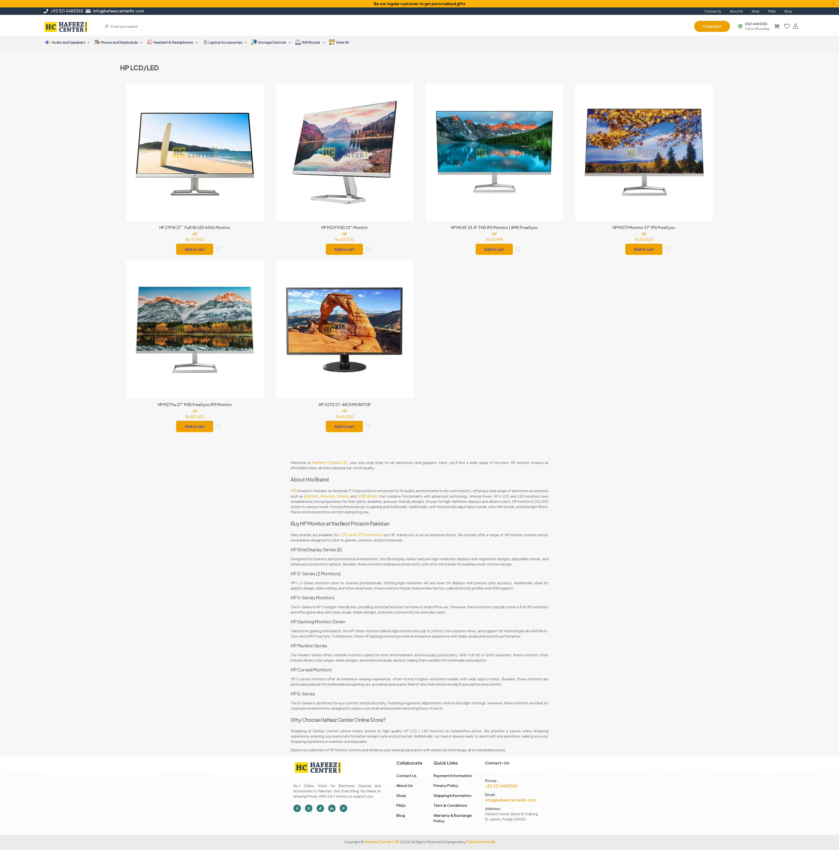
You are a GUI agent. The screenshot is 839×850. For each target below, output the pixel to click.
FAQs (401, 805)
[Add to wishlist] (258, 108)
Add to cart (195, 249)
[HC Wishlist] (787, 26)
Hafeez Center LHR (381, 841)
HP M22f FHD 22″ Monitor (344, 227)
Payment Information (452, 775)
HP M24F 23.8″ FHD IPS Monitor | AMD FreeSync (494, 227)
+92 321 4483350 (67, 10)
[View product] (258, 99)
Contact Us (406, 775)
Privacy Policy (445, 785)
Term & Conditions (450, 805)
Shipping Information (452, 795)
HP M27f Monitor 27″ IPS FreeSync (644, 227)
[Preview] (258, 118)
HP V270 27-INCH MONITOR (345, 404)
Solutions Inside (480, 841)
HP (195, 233)
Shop (401, 795)
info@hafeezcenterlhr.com (118, 10)
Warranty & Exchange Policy (452, 818)
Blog (400, 815)
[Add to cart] (258, 90)
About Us (404, 785)
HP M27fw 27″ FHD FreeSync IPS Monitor (195, 404)
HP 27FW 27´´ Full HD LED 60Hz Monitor (195, 227)
